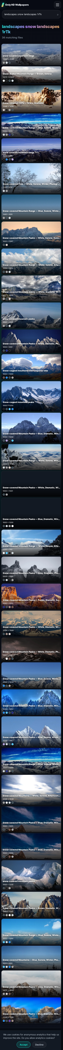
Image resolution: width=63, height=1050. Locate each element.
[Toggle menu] (57, 4)
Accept (23, 1044)
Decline (39, 1044)
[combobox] (29, 14)
